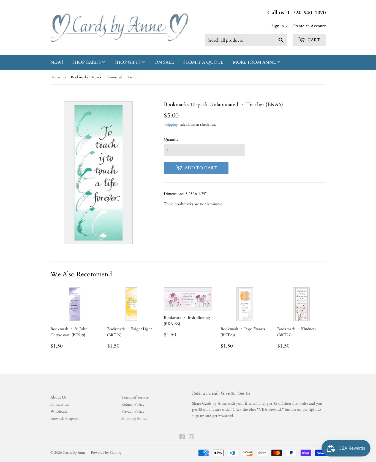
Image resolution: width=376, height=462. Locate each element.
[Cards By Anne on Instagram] (191, 437)
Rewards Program (65, 418)
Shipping (171, 124)
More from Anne (255, 62)
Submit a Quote (203, 62)
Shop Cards (87, 62)
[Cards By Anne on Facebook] (182, 437)
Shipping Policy (134, 418)
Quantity (171, 139)
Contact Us (59, 404)
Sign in (277, 26)
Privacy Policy (133, 411)
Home (55, 77)
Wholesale (58, 411)
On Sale (164, 62)
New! (56, 62)
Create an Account (309, 26)
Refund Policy (133, 404)
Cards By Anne (74, 452)
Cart (313, 40)
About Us (58, 397)
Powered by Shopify (106, 452)
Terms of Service (135, 397)
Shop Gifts (128, 62)
